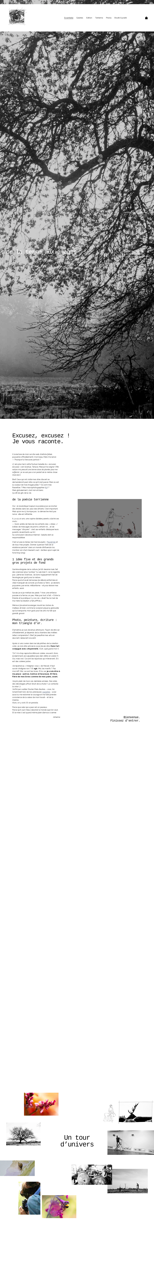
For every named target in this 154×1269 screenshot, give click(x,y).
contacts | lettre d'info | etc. (133, 252)
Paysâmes (51, 542)
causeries (46, 692)
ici (46, 487)
